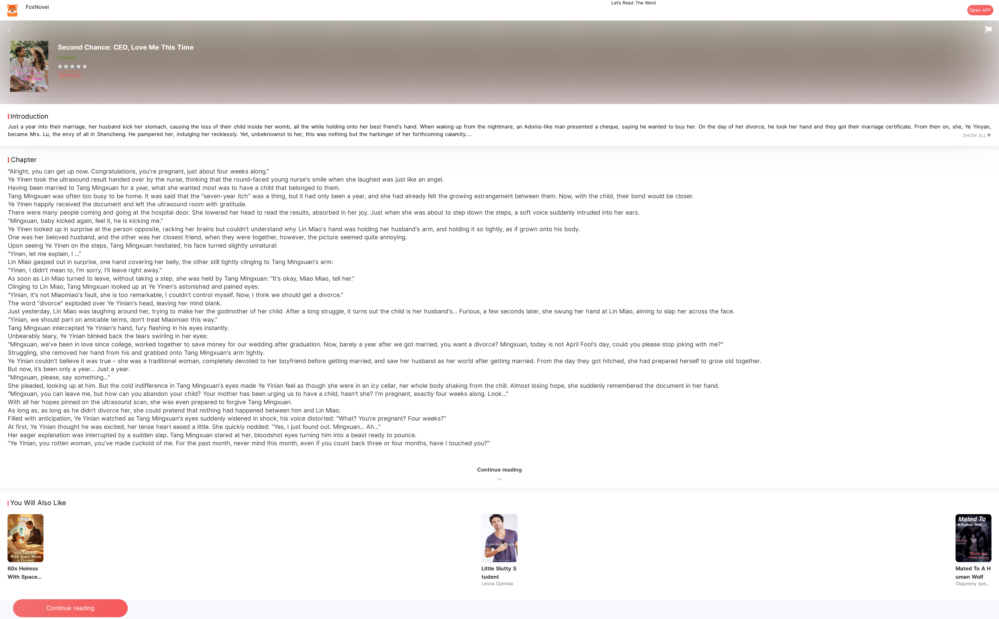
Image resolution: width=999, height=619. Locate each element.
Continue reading (70, 608)
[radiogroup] (72, 66)
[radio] (61, 66)
